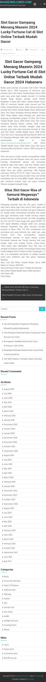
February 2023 (9, 530)
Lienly (20, 50)
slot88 (6, 616)
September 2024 (11, 451)
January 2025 (9, 433)
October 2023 (9, 499)
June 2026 (8, 398)
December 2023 (10, 491)
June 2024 (8, 464)
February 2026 (9, 416)
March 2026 (8, 411)
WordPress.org (10, 658)
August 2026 (9, 389)
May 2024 (8, 469)
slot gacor (4, 53)
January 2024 (9, 486)
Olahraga (7, 594)
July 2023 (7, 513)
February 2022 (9, 544)
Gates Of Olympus (11, 585)
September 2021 (11, 552)
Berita (6, 576)
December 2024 (10, 438)
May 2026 (8, 402)
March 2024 (8, 477)
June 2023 (8, 517)
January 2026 (9, 420)
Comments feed (10, 653)
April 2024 (8, 473)
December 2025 (10, 424)
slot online (11, 53)
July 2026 (7, 393)
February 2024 (9, 482)
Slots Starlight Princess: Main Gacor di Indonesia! (22, 296)
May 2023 (8, 521)
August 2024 (9, 455)
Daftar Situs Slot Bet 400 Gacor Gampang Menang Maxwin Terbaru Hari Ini (20, 288)
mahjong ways (10, 590)
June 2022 (8, 535)
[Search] (42, 309)
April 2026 (8, 407)
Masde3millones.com (15, 2)
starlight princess (11, 621)
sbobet (7, 599)
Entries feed (9, 649)
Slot (42, 50)
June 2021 (8, 557)
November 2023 (10, 495)
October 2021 (9, 548)
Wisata (6, 629)
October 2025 (9, 429)
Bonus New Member (12, 581)
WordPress (30, 679)
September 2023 (11, 504)
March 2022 (8, 539)
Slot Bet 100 (9, 607)
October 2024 (9, 446)
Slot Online (8, 612)
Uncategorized (32, 50)
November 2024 (10, 442)
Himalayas (37, 676)
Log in (6, 645)
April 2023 (8, 526)
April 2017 (8, 561)
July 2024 (7, 460)
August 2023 (9, 508)
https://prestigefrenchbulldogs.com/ (16, 143)
